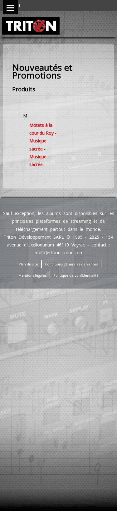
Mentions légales (32, 275)
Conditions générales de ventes (71, 264)
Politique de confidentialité (76, 275)
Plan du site (28, 264)
